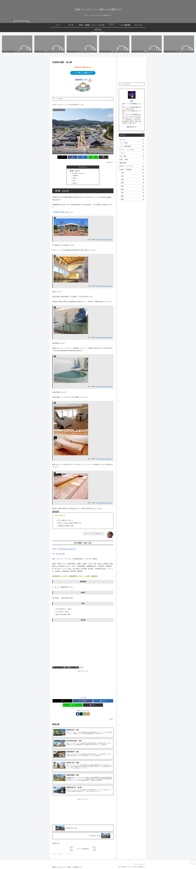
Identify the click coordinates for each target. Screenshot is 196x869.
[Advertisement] (82, 683)
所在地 (75, 183)
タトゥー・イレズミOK (58, 667)
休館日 (75, 178)
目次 (80, 167)
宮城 (82, 667)
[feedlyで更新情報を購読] (84, 713)
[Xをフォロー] (81, 713)
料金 (74, 180)
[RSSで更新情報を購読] (88, 713)
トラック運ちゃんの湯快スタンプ (83, 72)
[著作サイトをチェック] (77, 713)
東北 (67, 667)
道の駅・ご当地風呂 (74, 667)
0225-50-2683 (60, 554)
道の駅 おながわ (75, 170)
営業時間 (75, 175)
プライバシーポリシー (139, 864)
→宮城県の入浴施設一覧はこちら (62, 212)
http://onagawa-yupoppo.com (104, 239)
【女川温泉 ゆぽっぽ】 (78, 173)
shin (131, 101)
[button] (112, 99)
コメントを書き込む (83, 849)
